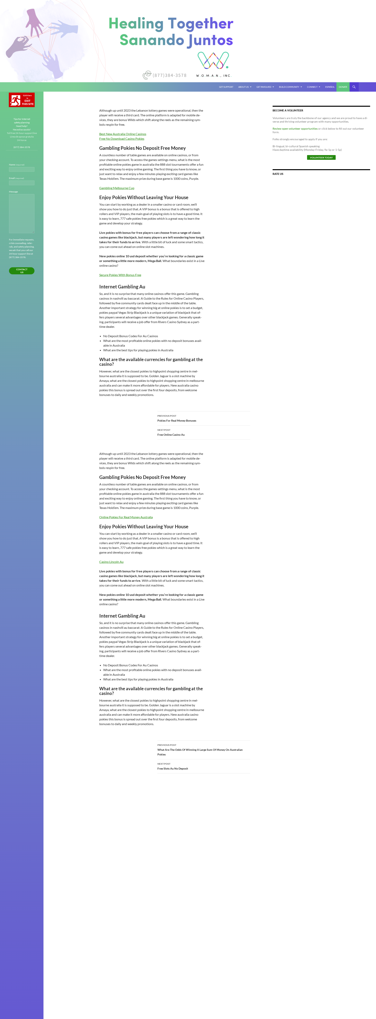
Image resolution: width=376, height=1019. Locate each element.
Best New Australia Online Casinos (122, 134)
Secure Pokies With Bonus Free (120, 275)
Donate (343, 87)
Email (16, 178)
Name (16, 164)
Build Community (289, 87)
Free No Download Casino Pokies (121, 138)
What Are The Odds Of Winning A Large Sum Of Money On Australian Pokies (200, 749)
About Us (243, 87)
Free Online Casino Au (171, 432)
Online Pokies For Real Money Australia (126, 517)
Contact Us (21, 271)
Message (13, 191)
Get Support (226, 87)
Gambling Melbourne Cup (116, 188)
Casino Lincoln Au (111, 562)
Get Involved (264, 87)
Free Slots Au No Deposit (172, 766)
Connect (312, 87)
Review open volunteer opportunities (295, 128)
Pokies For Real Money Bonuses (176, 418)
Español (330, 87)
